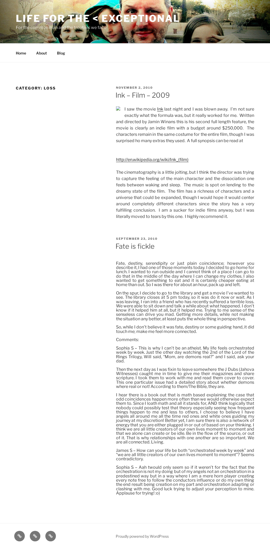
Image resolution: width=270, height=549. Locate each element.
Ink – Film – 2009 (142, 95)
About (41, 53)
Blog (61, 53)
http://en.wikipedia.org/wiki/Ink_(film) (152, 159)
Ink (160, 109)
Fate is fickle (135, 246)
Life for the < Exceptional (98, 18)
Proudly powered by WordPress (142, 536)
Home (21, 53)
